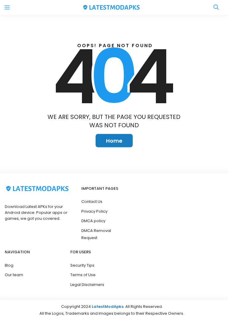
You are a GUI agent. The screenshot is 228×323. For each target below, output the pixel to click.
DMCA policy (93, 221)
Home (114, 140)
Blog (9, 265)
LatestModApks (108, 306)
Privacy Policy (94, 211)
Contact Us (91, 201)
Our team (14, 275)
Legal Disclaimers (87, 284)
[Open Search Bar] (216, 7)
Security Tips (82, 265)
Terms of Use (83, 275)
